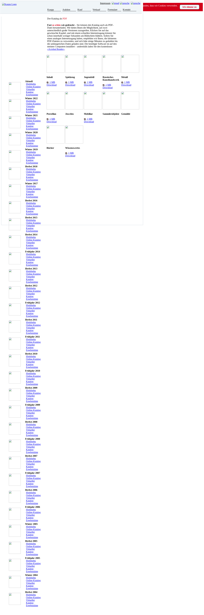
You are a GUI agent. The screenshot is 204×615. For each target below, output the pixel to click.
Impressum (105, 3)
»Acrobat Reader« (56, 49)
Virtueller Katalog (30, 90)
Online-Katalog (33, 86)
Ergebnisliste (32, 94)
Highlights (31, 84)
